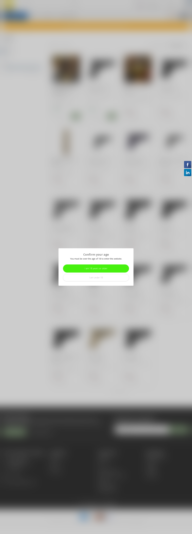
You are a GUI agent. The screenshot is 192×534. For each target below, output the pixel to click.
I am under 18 (96, 277)
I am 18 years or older (96, 268)
